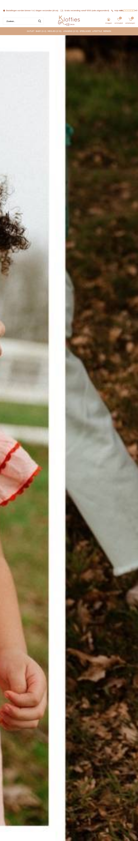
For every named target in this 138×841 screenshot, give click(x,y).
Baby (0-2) (41, 31)
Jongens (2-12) (70, 31)
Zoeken (39, 21)
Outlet (30, 31)
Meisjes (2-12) (54, 31)
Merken (107, 31)
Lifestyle (97, 31)
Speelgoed (85, 31)
